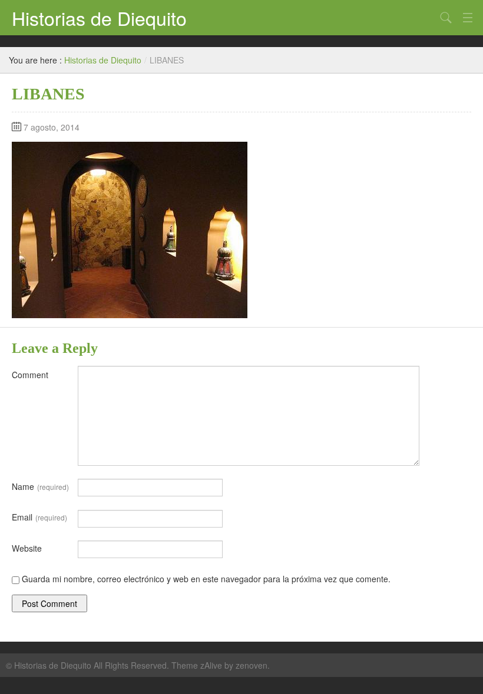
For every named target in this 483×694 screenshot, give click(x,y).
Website (27, 548)
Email (39, 517)
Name (40, 486)
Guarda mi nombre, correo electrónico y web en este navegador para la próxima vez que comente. (206, 579)
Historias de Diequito (99, 17)
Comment (30, 375)
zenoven (251, 665)
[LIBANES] (129, 229)
